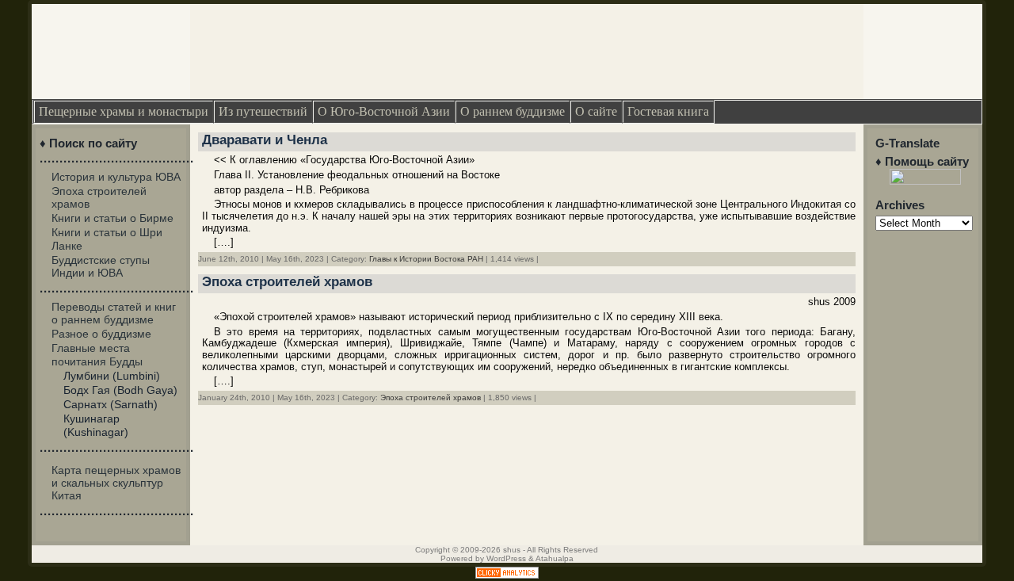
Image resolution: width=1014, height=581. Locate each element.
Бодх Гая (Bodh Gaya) (120, 390)
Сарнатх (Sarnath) (110, 404)
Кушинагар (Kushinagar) (95, 425)
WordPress (506, 558)
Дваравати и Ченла (264, 139)
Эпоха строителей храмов (287, 281)
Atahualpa (555, 558)
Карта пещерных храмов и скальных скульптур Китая (116, 483)
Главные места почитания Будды (97, 354)
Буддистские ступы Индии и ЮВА (100, 266)
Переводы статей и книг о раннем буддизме (113, 313)
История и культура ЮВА (116, 176)
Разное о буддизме (101, 333)
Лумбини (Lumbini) (111, 375)
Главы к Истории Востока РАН (426, 258)
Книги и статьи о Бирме (112, 218)
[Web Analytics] (507, 575)
